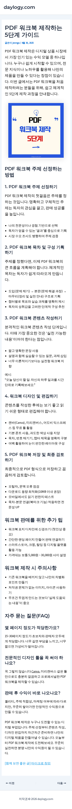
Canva (35, 671)
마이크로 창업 (41, 763)
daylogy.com (19, 7)
